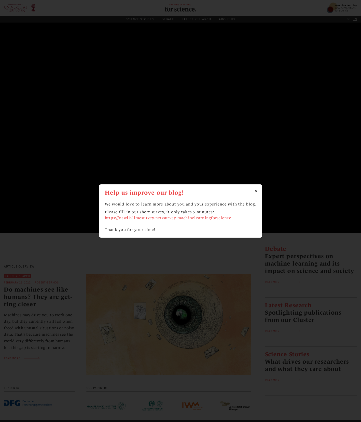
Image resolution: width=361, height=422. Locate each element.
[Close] (255, 190)
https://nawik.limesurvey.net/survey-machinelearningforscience (168, 218)
